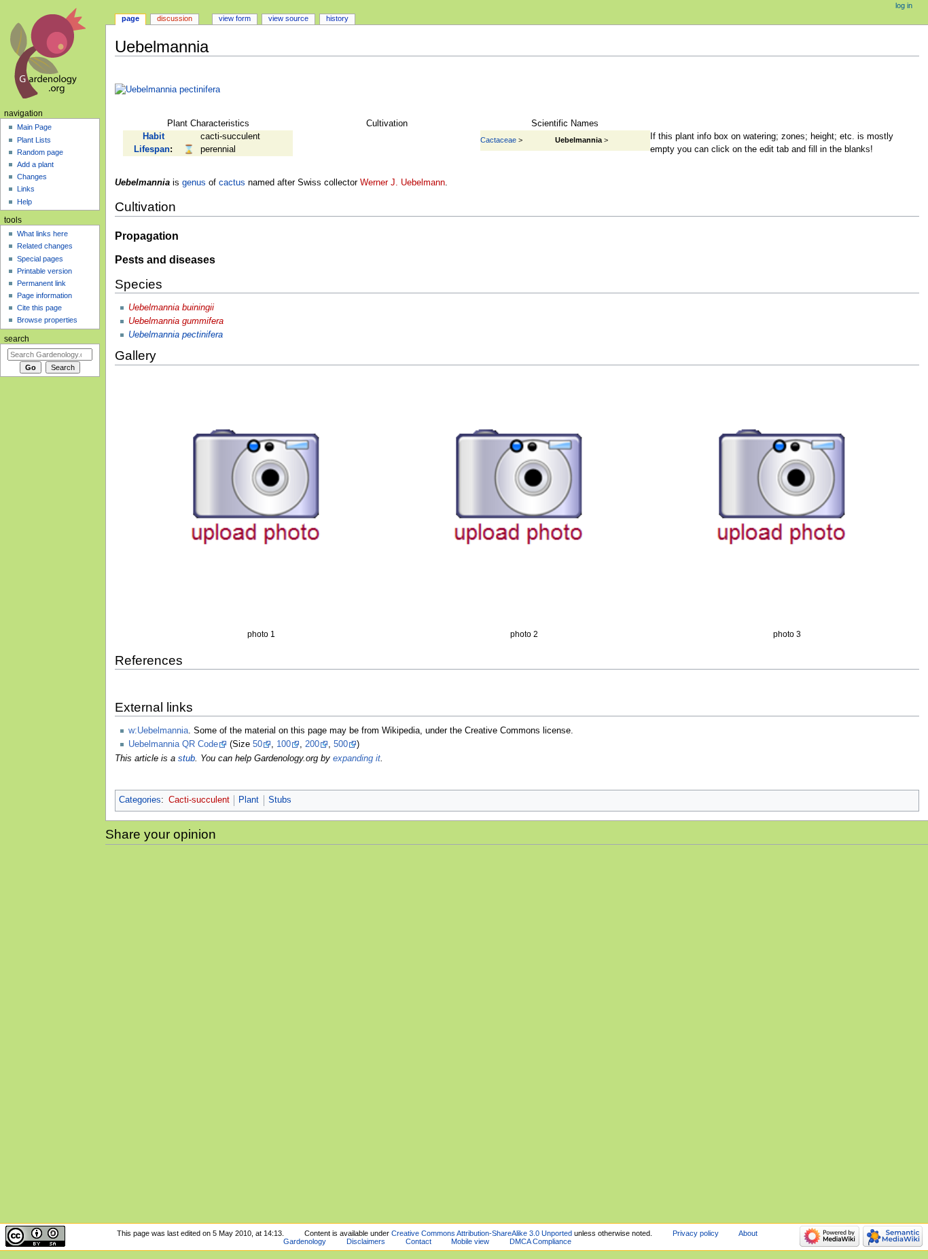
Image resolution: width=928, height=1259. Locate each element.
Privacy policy (696, 1233)
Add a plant (35, 164)
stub (186, 758)
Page (130, 18)
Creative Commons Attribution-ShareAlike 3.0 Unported (481, 1233)
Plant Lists (34, 140)
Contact (418, 1241)
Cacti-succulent (199, 800)
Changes (32, 176)
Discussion (174, 18)
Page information (44, 295)
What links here (42, 234)
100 (283, 744)
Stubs (279, 800)
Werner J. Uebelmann (402, 182)
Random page (40, 152)
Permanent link (41, 283)
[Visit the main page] (52, 52)
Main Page (34, 127)
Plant (248, 800)
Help (24, 202)
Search (16, 339)
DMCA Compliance (540, 1241)
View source (288, 18)
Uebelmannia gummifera (176, 321)
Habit (153, 136)
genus (194, 182)
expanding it (356, 758)
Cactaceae (498, 140)
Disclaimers (365, 1241)
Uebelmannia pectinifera (175, 335)
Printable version (44, 271)
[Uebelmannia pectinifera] (167, 89)
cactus (232, 182)
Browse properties (47, 320)
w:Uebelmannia (158, 730)
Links (26, 189)
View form (235, 18)
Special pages (40, 259)
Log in (903, 5)
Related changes (45, 246)
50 (257, 744)
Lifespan (152, 149)
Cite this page (39, 308)
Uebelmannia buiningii (171, 307)
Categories (140, 800)
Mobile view (470, 1241)
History (337, 18)
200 (312, 744)
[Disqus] (516, 1032)
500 (341, 744)
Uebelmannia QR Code (173, 744)
